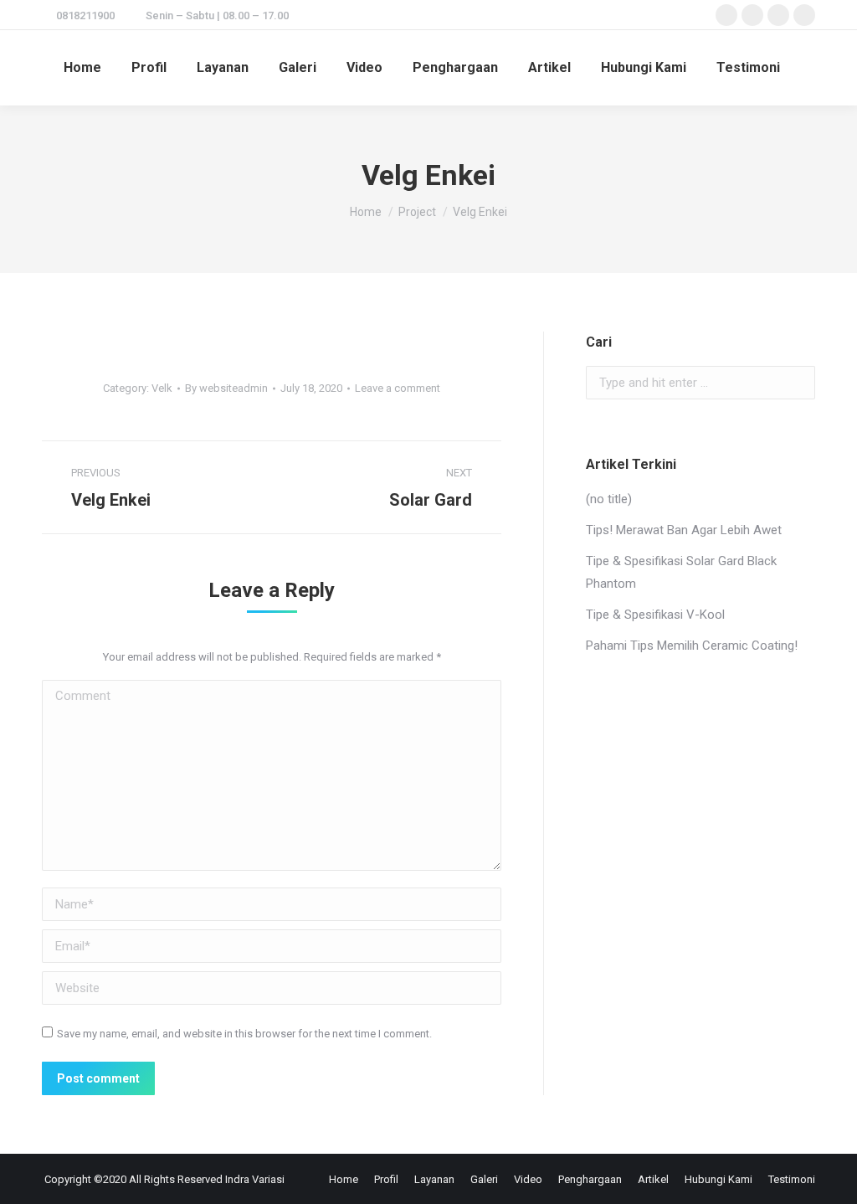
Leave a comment (397, 388)
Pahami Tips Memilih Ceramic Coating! (692, 645)
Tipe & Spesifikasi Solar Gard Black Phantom (681, 572)
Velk (161, 388)
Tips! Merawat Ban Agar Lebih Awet (684, 530)
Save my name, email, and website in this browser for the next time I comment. (244, 1033)
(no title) (609, 499)
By (226, 388)
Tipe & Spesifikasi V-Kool (655, 614)
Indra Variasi (255, 1179)
